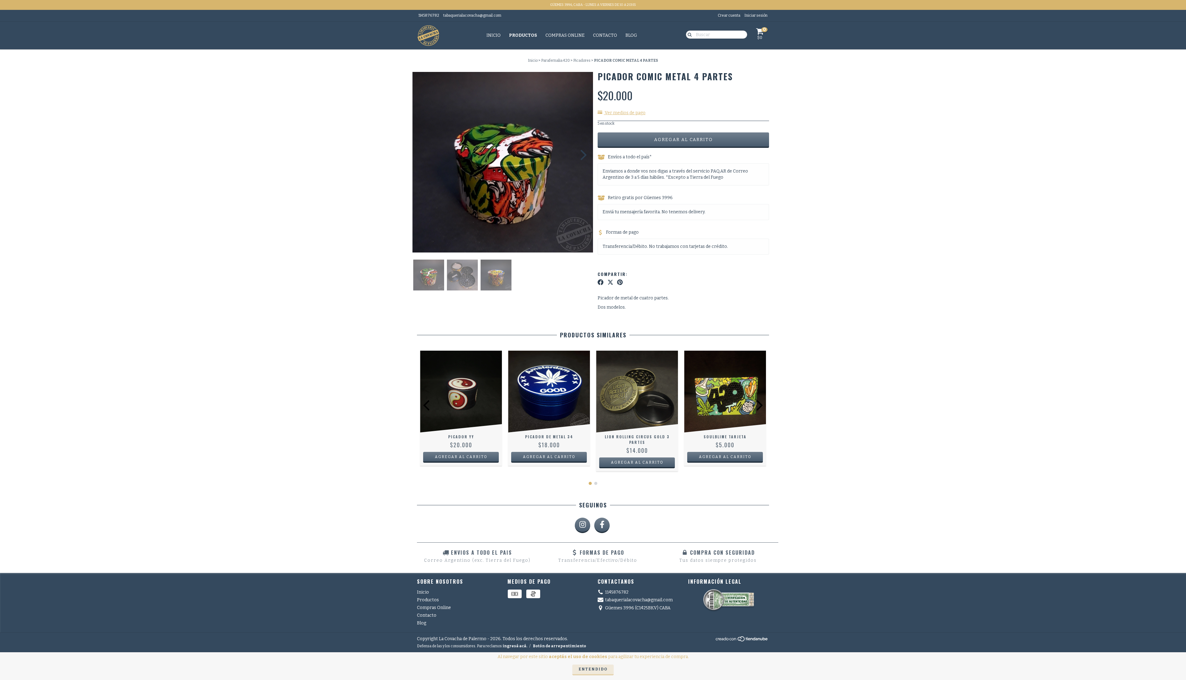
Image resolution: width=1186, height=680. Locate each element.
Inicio (493, 35)
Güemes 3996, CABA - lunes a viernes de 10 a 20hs (593, 5)
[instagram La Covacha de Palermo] (582, 525)
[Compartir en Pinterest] (620, 282)
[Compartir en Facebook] (601, 282)
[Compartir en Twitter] (610, 282)
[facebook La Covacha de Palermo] (602, 525)
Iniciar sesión (756, 15)
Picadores (582, 60)
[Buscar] (688, 34)
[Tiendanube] (742, 640)
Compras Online (565, 35)
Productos (523, 35)
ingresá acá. (515, 646)
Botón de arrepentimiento (559, 646)
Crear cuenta (729, 15)
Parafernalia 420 (555, 60)
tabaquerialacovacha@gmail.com (472, 15)
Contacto (605, 35)
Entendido (593, 669)
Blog (631, 35)
